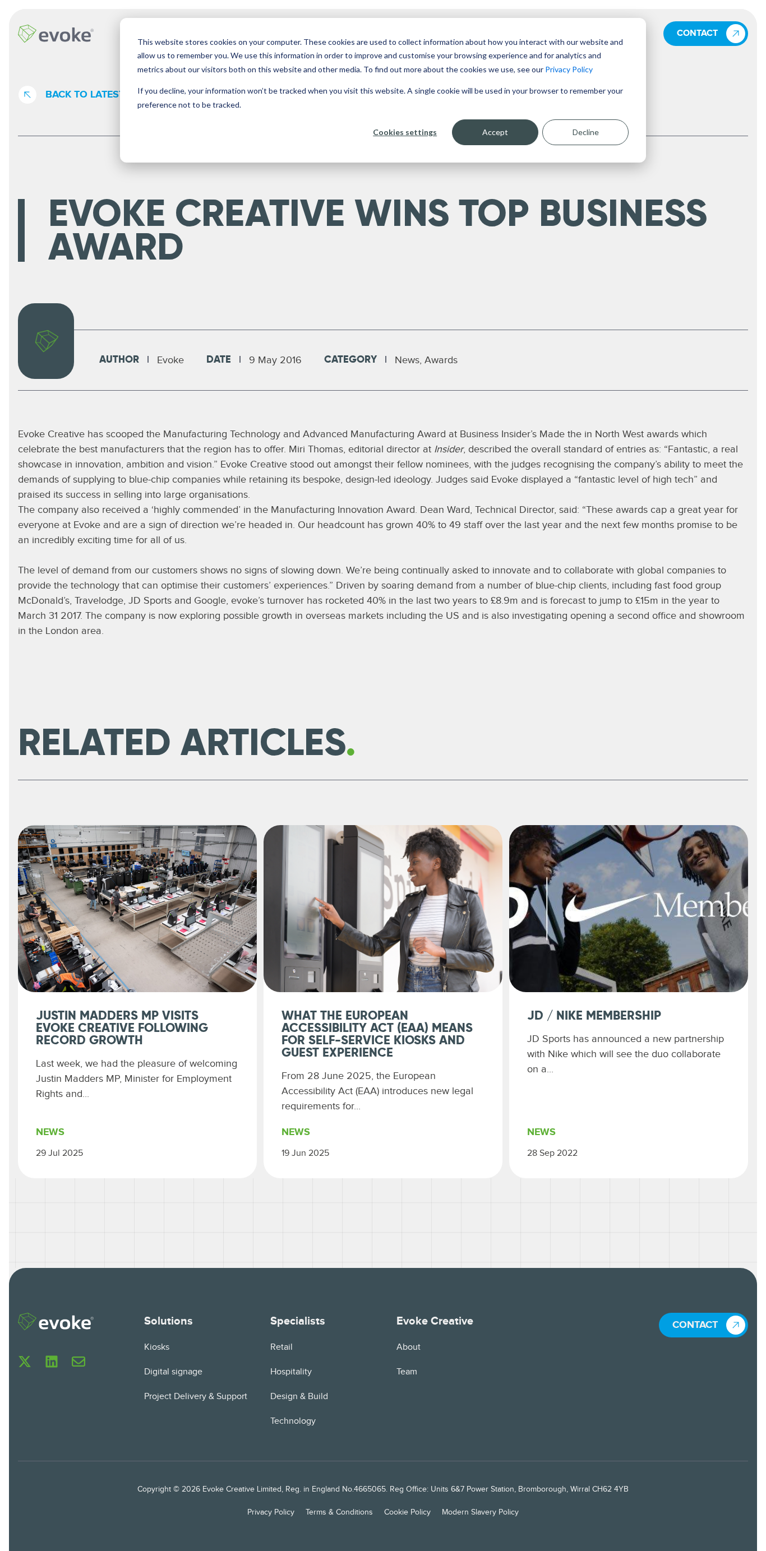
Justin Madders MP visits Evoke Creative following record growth (122, 1028)
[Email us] (78, 1361)
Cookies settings (405, 132)
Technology (293, 1421)
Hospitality (291, 1372)
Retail (281, 1347)
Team (406, 1372)
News (407, 360)
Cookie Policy (407, 1512)
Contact (697, 33)
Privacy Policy (569, 69)
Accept (495, 132)
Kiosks (156, 1347)
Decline (586, 132)
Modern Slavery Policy (480, 1512)
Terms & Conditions (339, 1512)
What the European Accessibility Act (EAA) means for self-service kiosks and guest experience (377, 1034)
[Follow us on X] (24, 1361)
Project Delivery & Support (195, 1396)
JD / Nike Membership (594, 1016)
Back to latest (84, 95)
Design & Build (299, 1396)
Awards (441, 360)
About (408, 1347)
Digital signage (173, 1372)
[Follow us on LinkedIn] (51, 1361)
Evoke (170, 360)
